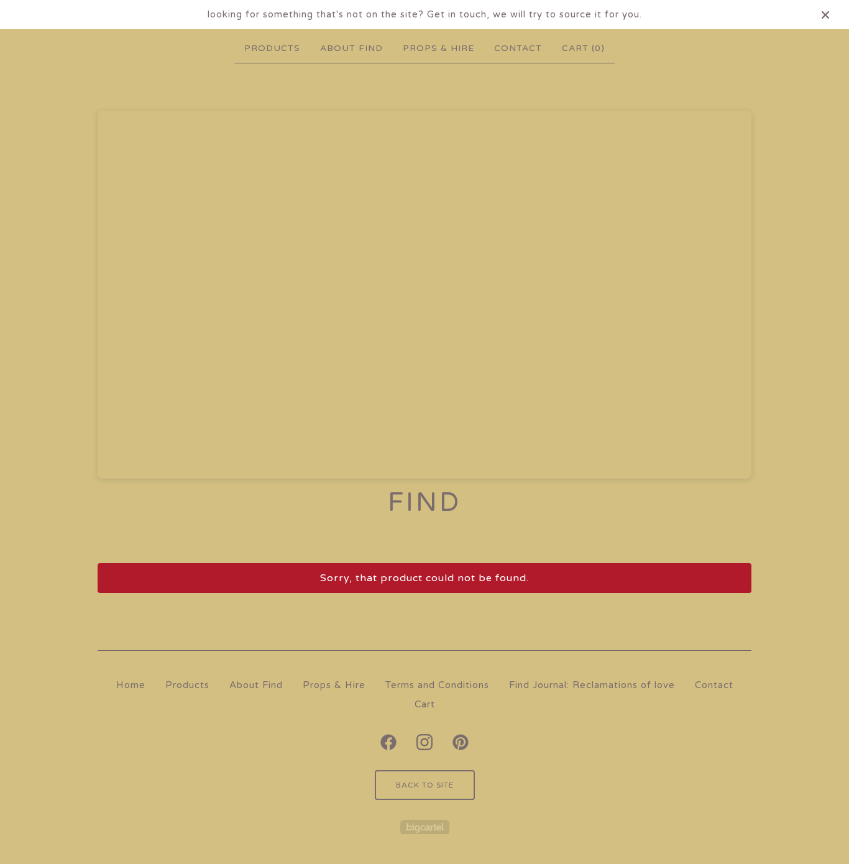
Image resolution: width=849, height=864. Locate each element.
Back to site (425, 785)
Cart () (583, 48)
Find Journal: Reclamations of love (592, 685)
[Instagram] (424, 742)
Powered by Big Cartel (424, 827)
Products (272, 48)
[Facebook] (388, 742)
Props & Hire (438, 48)
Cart (425, 704)
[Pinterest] (461, 742)
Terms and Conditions (437, 685)
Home (130, 685)
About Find (351, 48)
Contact (518, 48)
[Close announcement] (825, 15)
